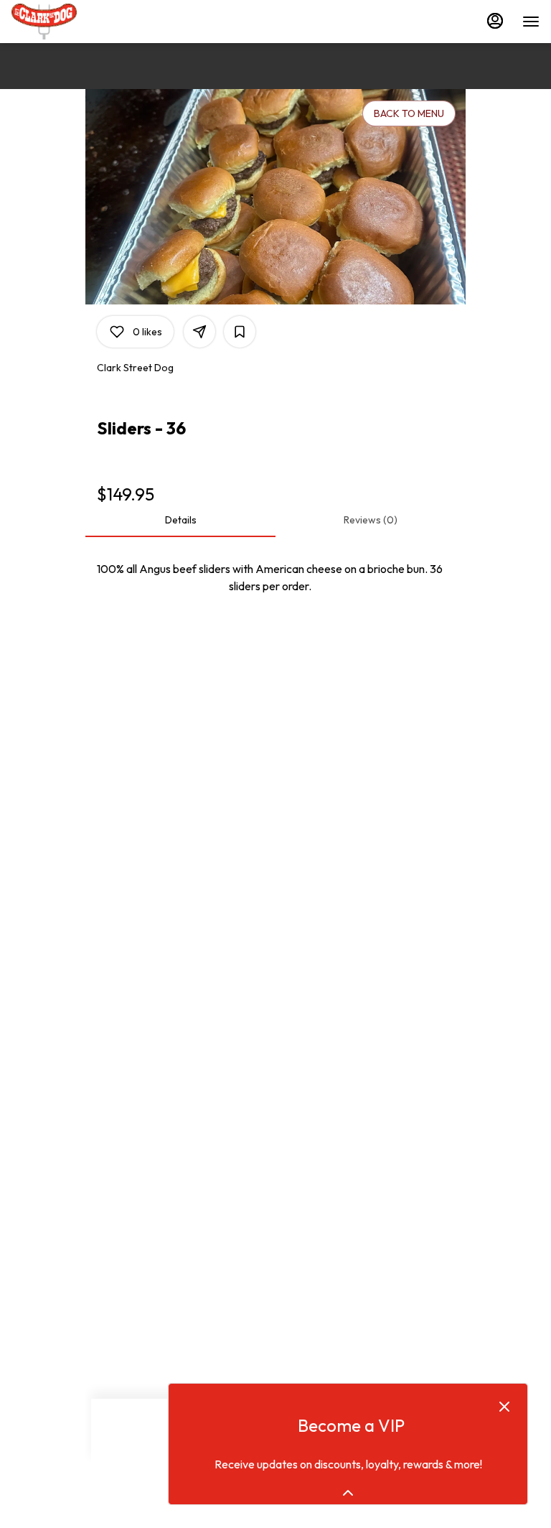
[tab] (180, 520)
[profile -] (495, 20)
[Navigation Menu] (531, 21)
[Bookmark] (239, 332)
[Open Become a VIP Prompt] (348, 1492)
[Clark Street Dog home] (76, 21)
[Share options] (199, 332)
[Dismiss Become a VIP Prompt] (504, 1406)
